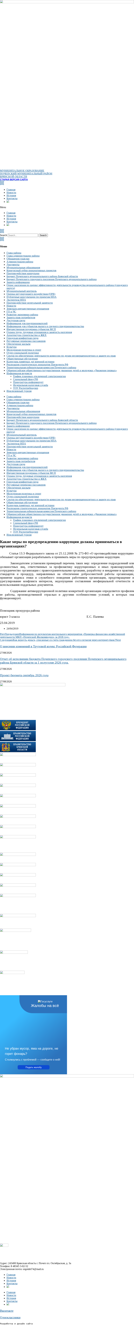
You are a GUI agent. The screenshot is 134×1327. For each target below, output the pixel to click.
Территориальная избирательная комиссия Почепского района (41, 367)
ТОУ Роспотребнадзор (25, 388)
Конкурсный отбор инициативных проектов (31, 270)
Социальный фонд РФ (25, 379)
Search (3, 235)
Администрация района (20, 261)
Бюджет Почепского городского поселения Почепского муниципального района (52, 279)
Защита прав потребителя (21, 317)
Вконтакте (6, 1310)
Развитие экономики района (22, 314)
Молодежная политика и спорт (24, 349)
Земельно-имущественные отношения (28, 308)
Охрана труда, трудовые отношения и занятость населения (39, 332)
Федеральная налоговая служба (30, 385)
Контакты (12, 198)
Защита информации (18, 282)
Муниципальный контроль (22, 291)
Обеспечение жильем (18, 344)
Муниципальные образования (23, 267)
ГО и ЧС (11, 311)
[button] (67, 207)
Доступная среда (16, 320)
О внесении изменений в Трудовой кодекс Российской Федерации (43, 646)
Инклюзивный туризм (19, 391)
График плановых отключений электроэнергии (39, 376)
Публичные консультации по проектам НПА (32, 297)
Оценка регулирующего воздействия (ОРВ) (31, 294)
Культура (12, 347)
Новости (11, 192)
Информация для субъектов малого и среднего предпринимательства (45, 326)
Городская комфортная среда (22, 338)
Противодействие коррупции (23, 273)
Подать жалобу (33, 1067)
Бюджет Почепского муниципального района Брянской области (42, 276)
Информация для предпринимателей (27, 323)
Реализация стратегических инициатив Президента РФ (37, 364)
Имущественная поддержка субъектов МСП (31, 329)
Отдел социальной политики (23, 352)
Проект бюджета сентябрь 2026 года (24, 675)
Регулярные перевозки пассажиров (26, 341)
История (11, 195)
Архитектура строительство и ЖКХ (27, 335)
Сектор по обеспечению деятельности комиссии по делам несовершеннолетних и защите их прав (61, 355)
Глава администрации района (23, 255)
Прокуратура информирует (28, 382)
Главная (11, 189)
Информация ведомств (19, 373)
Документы (13, 264)
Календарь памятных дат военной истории (30, 361)
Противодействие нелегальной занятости (30, 302)
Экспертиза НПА (16, 299)
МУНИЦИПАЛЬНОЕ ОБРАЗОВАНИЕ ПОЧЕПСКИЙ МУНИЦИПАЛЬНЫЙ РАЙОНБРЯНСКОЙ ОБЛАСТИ (26, 173)
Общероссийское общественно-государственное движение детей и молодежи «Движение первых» (62, 370)
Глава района (14, 252)
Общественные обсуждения (22, 358)
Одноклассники (10, 1317)
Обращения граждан (18, 258)
